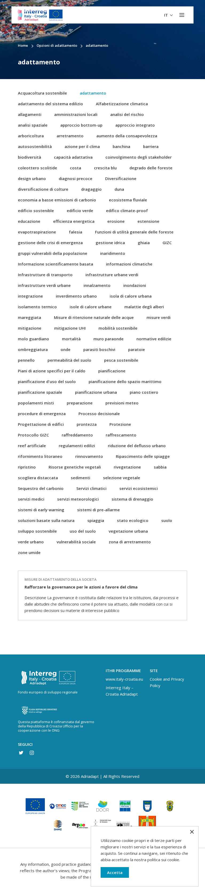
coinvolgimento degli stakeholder (138, 157)
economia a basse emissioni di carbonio (57, 199)
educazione (29, 221)
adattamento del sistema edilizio (50, 103)
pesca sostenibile (121, 360)
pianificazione (111, 370)
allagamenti (29, 114)
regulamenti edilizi (77, 445)
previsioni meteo (122, 402)
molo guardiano (33, 338)
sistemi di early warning (41, 509)
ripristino (27, 467)
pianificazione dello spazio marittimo (125, 381)
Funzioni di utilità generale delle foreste (134, 232)
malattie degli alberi (144, 306)
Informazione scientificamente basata (55, 264)
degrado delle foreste (150, 167)
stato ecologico (132, 520)
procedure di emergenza (42, 413)
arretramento (70, 135)
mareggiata (29, 317)
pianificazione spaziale (40, 392)
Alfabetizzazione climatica (122, 103)
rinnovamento (89, 456)
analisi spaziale (33, 125)
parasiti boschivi (99, 349)
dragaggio (91, 189)
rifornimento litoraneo (40, 456)
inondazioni (134, 285)
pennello (26, 360)
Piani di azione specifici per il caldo (51, 370)
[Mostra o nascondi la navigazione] (181, 15)
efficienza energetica (73, 221)
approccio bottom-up (81, 125)
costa (75, 167)
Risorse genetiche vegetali (75, 467)
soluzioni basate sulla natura (46, 520)
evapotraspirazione (37, 232)
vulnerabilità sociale (76, 541)
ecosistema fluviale (128, 199)
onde (65, 349)
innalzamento (97, 285)
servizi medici (31, 499)
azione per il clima (82, 146)
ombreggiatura (33, 349)
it (166, 15)
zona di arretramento (130, 541)
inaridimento (112, 253)
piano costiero (144, 392)
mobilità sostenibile (117, 328)
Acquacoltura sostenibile (42, 93)
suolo (166, 520)
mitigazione (29, 328)
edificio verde (80, 210)
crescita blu (105, 167)
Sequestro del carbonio (41, 488)
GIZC (167, 242)
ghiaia (144, 242)
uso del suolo (83, 531)
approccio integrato (135, 125)
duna (119, 189)
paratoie (136, 349)
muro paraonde (108, 338)
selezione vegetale (121, 477)
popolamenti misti (36, 402)
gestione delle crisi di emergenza (50, 242)
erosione (116, 221)
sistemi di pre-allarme (98, 509)
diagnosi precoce (75, 178)
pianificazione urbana (96, 392)
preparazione (80, 402)
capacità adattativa (73, 157)
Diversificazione (120, 178)
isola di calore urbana (131, 296)
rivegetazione (127, 467)
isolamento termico (37, 306)
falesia (75, 232)
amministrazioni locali (75, 114)
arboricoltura (31, 135)
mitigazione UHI (70, 328)
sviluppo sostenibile (37, 531)
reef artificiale (32, 445)
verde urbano (31, 541)
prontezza (87, 424)
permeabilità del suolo (69, 360)
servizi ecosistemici (138, 488)
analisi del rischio (127, 114)
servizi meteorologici (78, 499)
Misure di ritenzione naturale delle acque (94, 317)
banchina (121, 146)
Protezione (120, 424)
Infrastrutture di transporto (45, 274)
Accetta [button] (115, 872)
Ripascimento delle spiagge (143, 456)
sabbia (160, 467)
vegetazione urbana (128, 531)
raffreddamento (77, 435)
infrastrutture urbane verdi (111, 274)
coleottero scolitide (37, 167)
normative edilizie (153, 338)
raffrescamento (121, 435)
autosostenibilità (35, 146)
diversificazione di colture (43, 189)
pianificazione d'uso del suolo (47, 381)
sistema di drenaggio (132, 499)
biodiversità (29, 157)
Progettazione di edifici (41, 424)
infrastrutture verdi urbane (44, 285)
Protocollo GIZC (33, 435)
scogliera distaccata (38, 477)
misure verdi (159, 317)
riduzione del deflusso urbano (137, 445)
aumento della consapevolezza (126, 135)
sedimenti (80, 477)
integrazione (30, 296)
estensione (148, 221)
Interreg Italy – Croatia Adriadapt (122, 691)
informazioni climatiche (129, 264)
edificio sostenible (36, 210)
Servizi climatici (91, 488)
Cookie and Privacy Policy (167, 682)
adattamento (93, 93)
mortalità (71, 338)
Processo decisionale (99, 413)
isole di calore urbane (91, 306)
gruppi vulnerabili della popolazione (52, 253)
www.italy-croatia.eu (124, 679)
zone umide (29, 552)
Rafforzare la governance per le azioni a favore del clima (81, 587)
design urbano (32, 178)
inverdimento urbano (76, 296)
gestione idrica (110, 242)
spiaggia (95, 520)
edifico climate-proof (127, 210)
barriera (151, 146)
